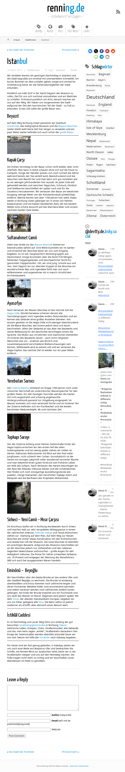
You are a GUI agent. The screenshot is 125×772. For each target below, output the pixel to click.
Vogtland (110, 205)
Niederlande (104, 141)
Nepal (91, 140)
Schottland (95, 182)
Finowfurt (91, 110)
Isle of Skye (94, 128)
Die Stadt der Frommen (21, 49)
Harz (100, 115)
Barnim (90, 79)
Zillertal (91, 216)
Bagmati (104, 74)
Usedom (99, 205)
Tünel (16, 598)
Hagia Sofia (13, 313)
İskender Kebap (43, 532)
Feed (87, 242)
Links (87, 31)
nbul (17, 61)
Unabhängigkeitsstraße (32, 625)
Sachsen (111, 164)
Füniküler (45, 637)
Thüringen (90, 200)
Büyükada (90, 90)
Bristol (107, 85)
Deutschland (100, 97)
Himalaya (94, 121)
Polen (89, 164)
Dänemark (90, 105)
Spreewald (106, 189)
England (105, 104)
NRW (110, 152)
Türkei (73, 70)
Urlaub (16, 39)
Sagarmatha (95, 170)
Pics (60, 31)
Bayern (101, 79)
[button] (90, 51)
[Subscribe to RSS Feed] (118, 12)
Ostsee (91, 158)
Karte (50, 31)
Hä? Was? (73, 31)
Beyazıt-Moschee (67, 126)
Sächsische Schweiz (99, 195)
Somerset (92, 189)
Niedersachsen (93, 146)
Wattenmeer (91, 210)
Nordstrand (109, 147)
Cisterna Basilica (20, 387)
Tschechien (104, 200)
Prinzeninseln (69, 49)
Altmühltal (90, 74)
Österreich (108, 216)
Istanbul (60, 70)
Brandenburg (94, 85)
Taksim (63, 625)
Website (56, 729)
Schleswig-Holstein (95, 176)
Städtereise (30, 39)
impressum (73, 766)
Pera (41, 602)
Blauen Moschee (44, 244)
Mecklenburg (96, 134)
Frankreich (104, 110)
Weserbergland (106, 210)
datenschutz (84, 766)
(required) (61, 714)
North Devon (95, 152)
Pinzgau (111, 159)
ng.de (65, 8)
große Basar (66, 132)
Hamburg (90, 115)
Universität (13, 126)
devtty (38, 31)
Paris (103, 159)
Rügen (99, 164)
